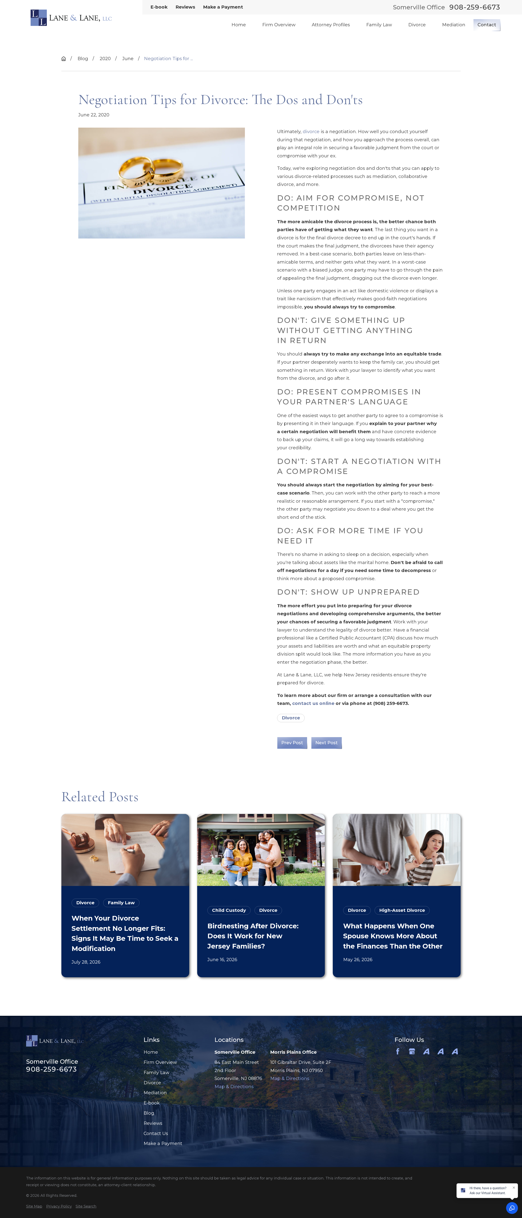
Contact (487, 25)
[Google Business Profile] (412, 1051)
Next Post (326, 742)
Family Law (156, 1072)
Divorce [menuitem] (417, 25)
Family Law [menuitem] (379, 25)
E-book (159, 7)
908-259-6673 (474, 7)
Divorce (291, 718)
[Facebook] (398, 1051)
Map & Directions (234, 1086)
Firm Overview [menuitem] (278, 25)
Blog (149, 1113)
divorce (311, 131)
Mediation (155, 1092)
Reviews (185, 7)
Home (151, 1052)
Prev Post (292, 742)
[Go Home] (63, 58)
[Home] (71, 18)
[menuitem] (34, 1206)
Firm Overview (160, 1062)
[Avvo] (426, 1051)
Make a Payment (223, 7)
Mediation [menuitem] (453, 25)
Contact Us (156, 1133)
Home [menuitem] (238, 25)
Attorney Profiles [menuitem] (331, 25)
